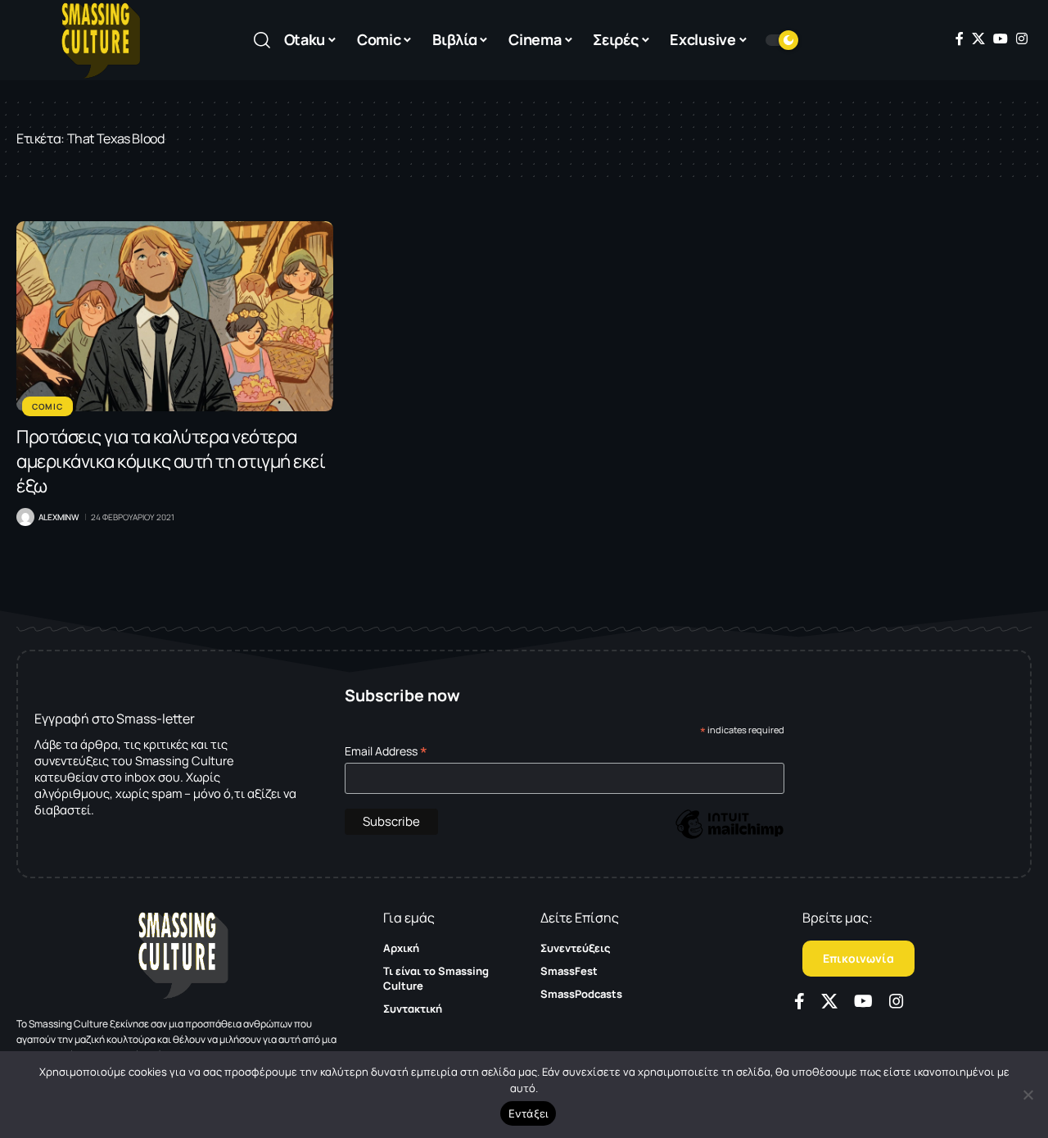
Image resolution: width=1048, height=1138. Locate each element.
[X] (978, 38)
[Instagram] (1022, 38)
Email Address (386, 750)
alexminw (58, 517)
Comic (47, 406)
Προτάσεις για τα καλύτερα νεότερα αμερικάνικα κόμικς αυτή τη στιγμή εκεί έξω (170, 461)
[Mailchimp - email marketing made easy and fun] (729, 836)
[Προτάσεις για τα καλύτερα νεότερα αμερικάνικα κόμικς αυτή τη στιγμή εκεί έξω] (174, 316)
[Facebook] (959, 38)
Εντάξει (528, 1113)
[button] (262, 40)
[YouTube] (1000, 38)
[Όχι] (1027, 1094)
